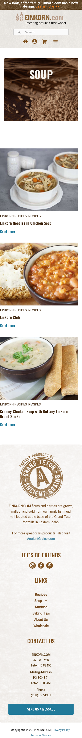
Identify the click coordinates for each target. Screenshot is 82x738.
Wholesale (41, 626)
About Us (41, 620)
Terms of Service (41, 735)
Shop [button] (38, 601)
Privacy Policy (61, 730)
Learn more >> (47, 6)
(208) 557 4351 (41, 695)
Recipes (41, 594)
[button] (55, 41)
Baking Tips (41, 613)
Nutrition (41, 607)
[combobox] (40, 32)
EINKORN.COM (41, 654)
